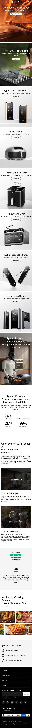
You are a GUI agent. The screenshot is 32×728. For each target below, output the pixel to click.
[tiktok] (21, 702)
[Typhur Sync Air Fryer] (16, 196)
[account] (24, 2)
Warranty (16, 724)
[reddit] (25, 702)
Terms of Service (5, 723)
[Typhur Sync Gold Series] (16, 114)
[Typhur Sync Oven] (16, 237)
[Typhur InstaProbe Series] (16, 278)
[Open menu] (3, 2)
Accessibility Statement (25, 723)
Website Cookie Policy (7, 724)
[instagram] (7, 702)
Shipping (21, 724)
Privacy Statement (14, 723)
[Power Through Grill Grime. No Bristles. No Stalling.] (16, 64)
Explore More (6, 607)
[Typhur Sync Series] (16, 319)
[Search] (7, 2)
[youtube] (12, 702)
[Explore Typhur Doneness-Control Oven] (16, 21)
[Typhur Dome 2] (16, 155)
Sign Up (26, 694)
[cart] (28, 2)
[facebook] (3, 702)
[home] (16, 2)
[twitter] (16, 702)
